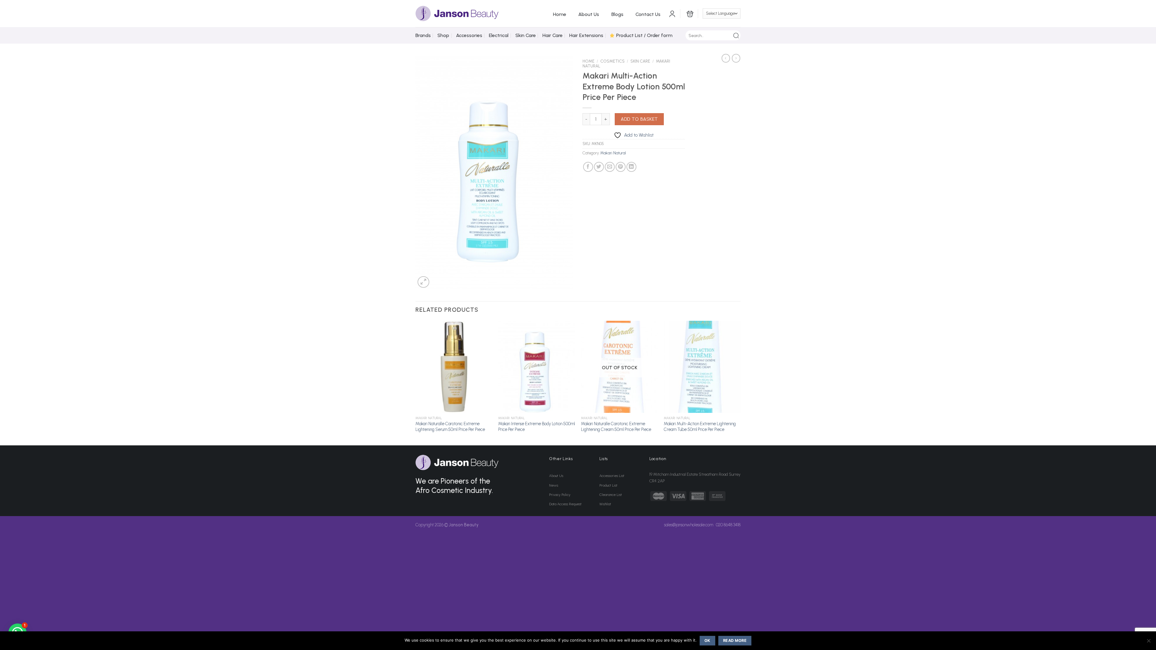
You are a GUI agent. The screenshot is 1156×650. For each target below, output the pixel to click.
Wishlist (605, 504)
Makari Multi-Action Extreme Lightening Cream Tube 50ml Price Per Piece (700, 426)
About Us (588, 14)
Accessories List (611, 476)
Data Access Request (565, 504)
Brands (423, 35)
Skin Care (525, 35)
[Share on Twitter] (599, 167)
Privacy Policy (559, 495)
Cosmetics (612, 61)
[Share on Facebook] (588, 167)
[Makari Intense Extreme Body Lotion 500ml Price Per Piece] (536, 367)
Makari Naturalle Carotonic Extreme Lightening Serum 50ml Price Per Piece (450, 426)
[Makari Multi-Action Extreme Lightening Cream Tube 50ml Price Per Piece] (702, 367)
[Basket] (689, 13)
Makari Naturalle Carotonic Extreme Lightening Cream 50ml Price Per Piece (616, 426)
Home (559, 14)
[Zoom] (423, 282)
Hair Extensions (586, 35)
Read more (735, 640)
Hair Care (552, 35)
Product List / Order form (644, 35)
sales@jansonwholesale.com (688, 525)
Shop (443, 35)
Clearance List (610, 495)
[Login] (672, 13)
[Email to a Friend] (610, 167)
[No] (1148, 642)
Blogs (617, 14)
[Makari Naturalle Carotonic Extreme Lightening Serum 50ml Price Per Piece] (453, 367)
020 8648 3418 (728, 525)
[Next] (740, 382)
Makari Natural (613, 153)
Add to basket (639, 119)
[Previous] (415, 382)
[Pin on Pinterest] (621, 167)
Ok (707, 640)
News (553, 485)
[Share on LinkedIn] (631, 167)
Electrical (498, 35)
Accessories (469, 35)
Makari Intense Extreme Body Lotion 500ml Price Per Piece (536, 426)
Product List (608, 485)
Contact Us (647, 14)
